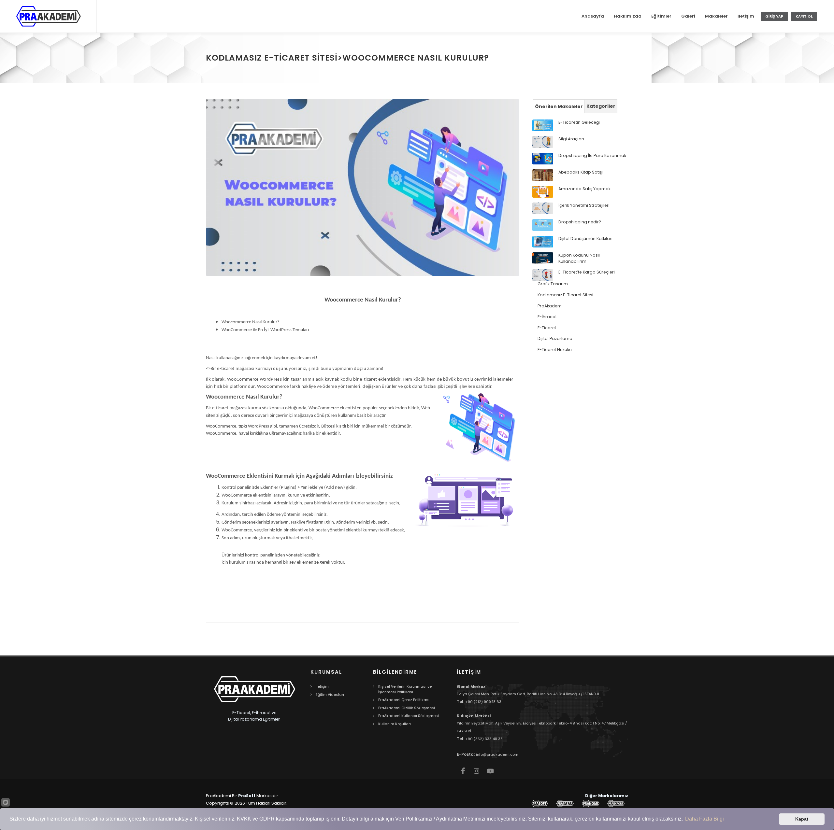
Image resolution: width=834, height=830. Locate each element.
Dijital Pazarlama (555, 338)
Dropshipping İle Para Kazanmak (592, 155)
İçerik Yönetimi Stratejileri (584, 205)
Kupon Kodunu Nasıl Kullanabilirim (579, 258)
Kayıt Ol (804, 16)
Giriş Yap (774, 16)
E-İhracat (547, 316)
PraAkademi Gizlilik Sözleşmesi (406, 707)
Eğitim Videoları (330, 694)
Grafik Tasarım (553, 284)
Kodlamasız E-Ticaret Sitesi (565, 295)
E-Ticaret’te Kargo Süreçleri (586, 272)
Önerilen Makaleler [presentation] (559, 106)
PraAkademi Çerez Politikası (403, 699)
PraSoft (246, 795)
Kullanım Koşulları (394, 723)
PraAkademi (550, 306)
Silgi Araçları (571, 139)
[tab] (559, 106)
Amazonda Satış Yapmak (584, 188)
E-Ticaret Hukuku (555, 349)
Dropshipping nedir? (579, 222)
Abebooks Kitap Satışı (580, 172)
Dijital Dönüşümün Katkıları (585, 238)
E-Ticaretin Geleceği (579, 122)
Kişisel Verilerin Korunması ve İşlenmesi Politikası (405, 689)
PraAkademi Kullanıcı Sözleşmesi (408, 715)
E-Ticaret (547, 328)
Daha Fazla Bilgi (704, 819)
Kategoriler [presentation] (600, 106)
